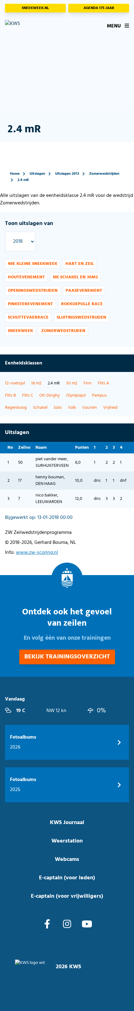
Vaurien (89, 407)
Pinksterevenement (30, 304)
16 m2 (36, 383)
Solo (58, 407)
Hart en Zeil (79, 263)
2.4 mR (23, 180)
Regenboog (16, 407)
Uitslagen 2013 (67, 174)
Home (15, 174)
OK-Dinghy (49, 395)
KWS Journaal (67, 822)
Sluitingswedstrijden (81, 317)
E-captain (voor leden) (67, 877)
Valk (72, 407)
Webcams (67, 859)
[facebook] (47, 924)
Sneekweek (20, 331)
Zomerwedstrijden (104, 174)
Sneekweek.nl (35, 8)
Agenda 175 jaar (99, 8)
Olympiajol (76, 395)
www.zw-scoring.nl (37, 553)
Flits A (103, 383)
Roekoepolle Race (82, 304)
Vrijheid (110, 407)
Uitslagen (37, 174)
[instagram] (67, 924)
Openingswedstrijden (33, 290)
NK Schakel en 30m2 (75, 277)
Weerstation (67, 841)
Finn (88, 383)
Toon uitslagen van (29, 223)
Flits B (10, 395)
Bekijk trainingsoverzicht (67, 657)
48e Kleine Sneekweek (32, 263)
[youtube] (87, 924)
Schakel (40, 407)
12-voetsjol (15, 383)
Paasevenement (84, 290)
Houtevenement (26, 277)
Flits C (27, 395)
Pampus (99, 395)
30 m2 (71, 383)
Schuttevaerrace (28, 317)
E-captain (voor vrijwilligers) (67, 896)
